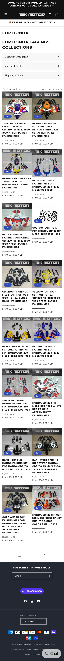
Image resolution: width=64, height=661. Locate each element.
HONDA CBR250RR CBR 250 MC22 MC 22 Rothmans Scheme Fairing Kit (16, 183)
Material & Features (32, 66)
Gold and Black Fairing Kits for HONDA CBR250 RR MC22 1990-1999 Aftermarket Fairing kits (14, 525)
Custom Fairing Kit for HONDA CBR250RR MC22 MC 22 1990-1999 (46, 230)
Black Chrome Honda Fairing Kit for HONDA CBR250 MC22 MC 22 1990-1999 (16, 465)
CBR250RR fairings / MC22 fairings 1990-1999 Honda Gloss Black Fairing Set (16, 296)
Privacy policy (18, 649)
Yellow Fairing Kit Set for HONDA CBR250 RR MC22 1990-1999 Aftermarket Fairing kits (46, 297)
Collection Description (32, 56)
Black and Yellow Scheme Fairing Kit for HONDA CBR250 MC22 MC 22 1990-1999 (16, 351)
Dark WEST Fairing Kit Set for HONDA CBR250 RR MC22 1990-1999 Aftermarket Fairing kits (46, 466)
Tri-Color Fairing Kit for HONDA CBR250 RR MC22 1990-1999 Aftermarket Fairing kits (16, 129)
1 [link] (20, 554)
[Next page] (44, 554)
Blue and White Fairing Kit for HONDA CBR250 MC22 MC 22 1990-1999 (45, 185)
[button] (6, 14)
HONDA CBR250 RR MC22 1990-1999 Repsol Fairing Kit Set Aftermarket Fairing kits (45, 129)
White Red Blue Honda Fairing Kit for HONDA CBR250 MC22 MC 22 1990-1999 (16, 405)
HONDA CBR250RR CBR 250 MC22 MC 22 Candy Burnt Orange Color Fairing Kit (47, 519)
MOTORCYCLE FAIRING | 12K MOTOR (28, 644)
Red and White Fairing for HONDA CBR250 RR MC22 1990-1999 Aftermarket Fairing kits (16, 240)
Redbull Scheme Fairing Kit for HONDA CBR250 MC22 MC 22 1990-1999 (45, 351)
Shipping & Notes (32, 75)
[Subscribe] (49, 575)
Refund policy (50, 644)
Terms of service (32, 649)
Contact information (33, 654)
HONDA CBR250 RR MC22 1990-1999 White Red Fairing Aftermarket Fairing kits (46, 409)
